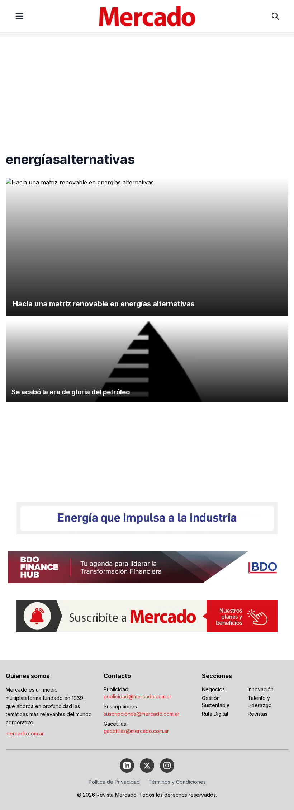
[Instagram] (167, 765)
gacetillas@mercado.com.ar (136, 731)
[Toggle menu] (19, 16)
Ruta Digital (215, 714)
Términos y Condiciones (177, 782)
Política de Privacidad (114, 782)
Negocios (213, 689)
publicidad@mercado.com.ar (137, 696)
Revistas (257, 714)
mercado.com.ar (25, 733)
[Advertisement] (147, 87)
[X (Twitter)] (147, 765)
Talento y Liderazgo (260, 701)
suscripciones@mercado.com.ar (141, 714)
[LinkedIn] (127, 765)
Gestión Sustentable (216, 701)
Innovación (261, 689)
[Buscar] (275, 16)
